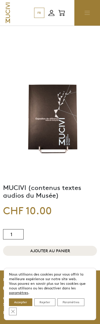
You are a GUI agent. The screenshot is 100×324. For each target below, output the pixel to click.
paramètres (18, 292)
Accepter (20, 302)
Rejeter (44, 302)
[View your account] (51, 13)
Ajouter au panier (50, 250)
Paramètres (71, 302)
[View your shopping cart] (61, 13)
